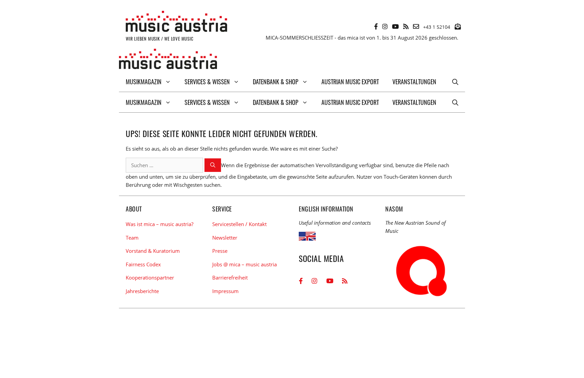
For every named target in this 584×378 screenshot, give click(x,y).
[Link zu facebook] (376, 26)
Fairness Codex (143, 264)
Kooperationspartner (150, 277)
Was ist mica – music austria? (159, 224)
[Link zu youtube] (395, 26)
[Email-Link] (416, 26)
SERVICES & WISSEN (207, 81)
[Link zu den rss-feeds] (406, 26)
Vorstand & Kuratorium (153, 250)
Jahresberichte (142, 291)
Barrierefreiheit (230, 277)
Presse (219, 250)
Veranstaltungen (414, 81)
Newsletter (224, 237)
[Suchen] (212, 165)
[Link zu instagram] (385, 26)
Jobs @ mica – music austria (244, 264)
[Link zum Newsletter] (458, 26)
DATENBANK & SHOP (275, 81)
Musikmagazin (144, 81)
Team (132, 237)
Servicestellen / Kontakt (239, 224)
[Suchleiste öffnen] (455, 81)
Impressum (225, 291)
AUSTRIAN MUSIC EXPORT (350, 81)
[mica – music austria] (168, 60)
